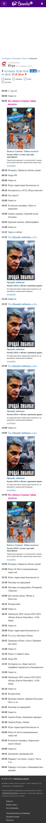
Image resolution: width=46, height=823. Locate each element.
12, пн (19, 71)
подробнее (11, 166)
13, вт (26, 71)
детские (8, 82)
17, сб (14, 74)
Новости (9, 801)
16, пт (8, 74)
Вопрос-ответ (11, 804)
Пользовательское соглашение (18, 813)
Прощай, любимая (15, 282)
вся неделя (9, 71)
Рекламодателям (12, 816)
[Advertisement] (23, 32)
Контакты (10, 820)
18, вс (21, 74)
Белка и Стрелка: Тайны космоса (22, 151)
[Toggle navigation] (4, 3)
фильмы (8, 79)
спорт (29, 79)
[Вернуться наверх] (42, 816)
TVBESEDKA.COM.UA (21, 779)
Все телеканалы (12, 808)
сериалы (19, 79)
